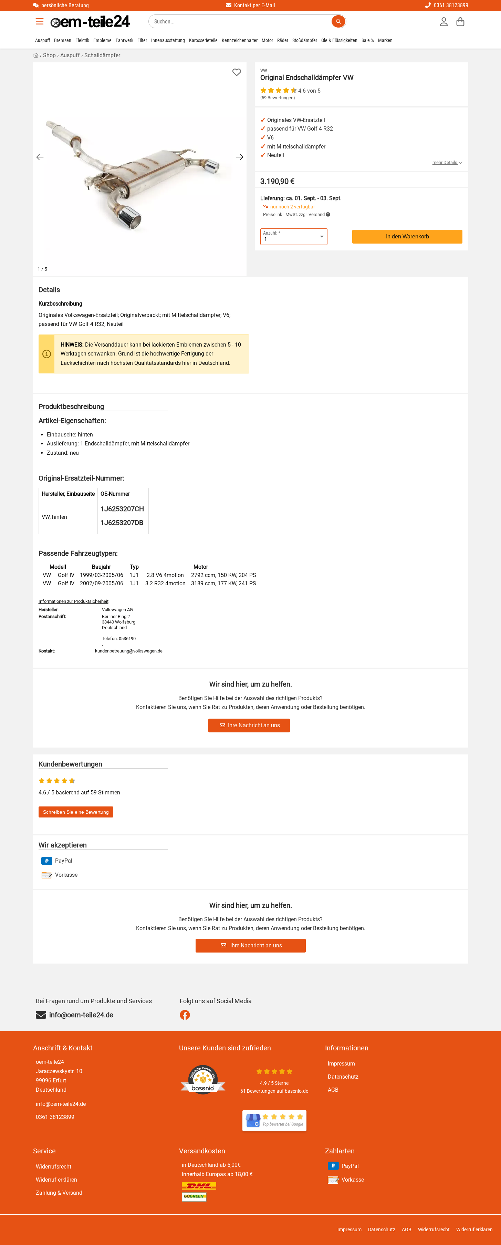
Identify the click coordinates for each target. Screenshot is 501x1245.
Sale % (368, 40)
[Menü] (40, 21)
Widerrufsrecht (53, 1166)
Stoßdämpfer (304, 40)
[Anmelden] (444, 21)
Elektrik (82, 40)
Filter (142, 40)
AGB (333, 1090)
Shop (49, 55)
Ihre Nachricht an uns (254, 725)
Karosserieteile (203, 40)
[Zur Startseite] (90, 21)
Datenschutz (343, 1076)
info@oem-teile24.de (61, 1104)
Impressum (341, 1063)
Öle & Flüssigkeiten (339, 40)
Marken (385, 40)
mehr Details (445, 162)
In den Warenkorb (407, 236)
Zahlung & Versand (59, 1193)
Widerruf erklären (56, 1179)
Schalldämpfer (102, 55)
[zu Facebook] (186, 1015)
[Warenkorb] (460, 21)
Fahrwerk (124, 40)
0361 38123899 (55, 1117)
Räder (282, 40)
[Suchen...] (338, 21)
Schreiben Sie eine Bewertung (76, 812)
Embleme (102, 40)
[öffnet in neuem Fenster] (274, 1120)
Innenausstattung (168, 40)
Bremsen (62, 40)
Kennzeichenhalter (240, 40)
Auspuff (42, 40)
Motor (267, 40)
